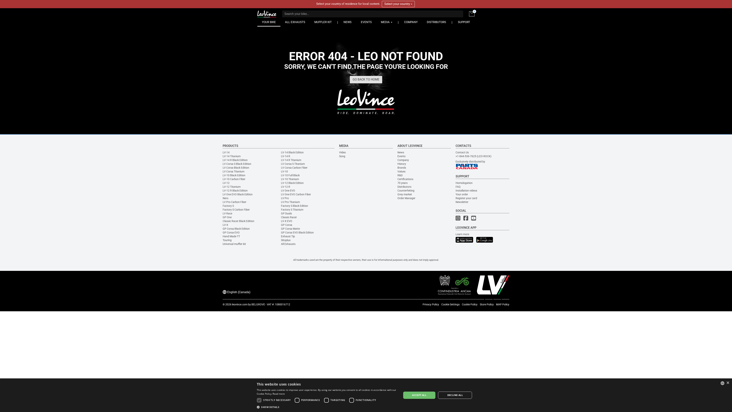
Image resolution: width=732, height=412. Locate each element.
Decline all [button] (455, 395)
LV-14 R (285, 156)
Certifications (405, 179)
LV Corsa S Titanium (293, 163)
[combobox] (722, 383)
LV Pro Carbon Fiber (234, 202)
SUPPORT (464, 22)
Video (342, 152)
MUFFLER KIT (323, 22)
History (401, 163)
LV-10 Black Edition (234, 175)
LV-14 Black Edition (292, 152)
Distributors (404, 186)
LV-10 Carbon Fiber (234, 179)
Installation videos (466, 190)
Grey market (404, 194)
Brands (401, 167)
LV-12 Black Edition (292, 182)
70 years (402, 182)
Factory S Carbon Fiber (236, 209)
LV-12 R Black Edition (235, 190)
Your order (462, 194)
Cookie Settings (450, 304)
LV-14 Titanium (232, 156)
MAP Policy (502, 304)
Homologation (464, 182)
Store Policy (487, 304)
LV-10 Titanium (290, 179)
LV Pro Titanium (290, 202)
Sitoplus (286, 240)
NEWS (348, 22)
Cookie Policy (470, 304)
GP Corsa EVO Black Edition (297, 232)
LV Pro (285, 198)
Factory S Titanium (292, 209)
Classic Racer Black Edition (238, 221)
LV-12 (226, 182)
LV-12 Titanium (232, 186)
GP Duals (286, 213)
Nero (225, 198)
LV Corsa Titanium (233, 171)
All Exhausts (288, 243)
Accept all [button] (419, 395)
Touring (227, 240)
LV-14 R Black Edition (235, 160)
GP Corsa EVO (231, 232)
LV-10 (284, 171)
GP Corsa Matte (290, 228)
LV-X (225, 224)
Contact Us (462, 152)
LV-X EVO (286, 221)
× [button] (727, 382)
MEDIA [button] (385, 22)
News (400, 152)
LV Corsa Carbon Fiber (294, 167)
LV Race (227, 213)
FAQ (458, 186)
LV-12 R (285, 186)
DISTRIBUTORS (436, 22)
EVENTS (366, 22)
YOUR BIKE (269, 22)
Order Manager (406, 198)
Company (403, 160)
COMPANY (411, 22)
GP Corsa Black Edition (236, 228)
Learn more (462, 234)
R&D (400, 175)
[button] (327, 407)
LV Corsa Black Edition (236, 167)
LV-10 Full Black (290, 175)
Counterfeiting (405, 190)
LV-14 (226, 152)
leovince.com (239, 304)
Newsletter (462, 202)
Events (401, 156)
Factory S (228, 205)
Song (342, 156)
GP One (227, 217)
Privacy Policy (431, 304)
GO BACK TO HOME (366, 79)
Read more (279, 393)
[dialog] (366, 395)
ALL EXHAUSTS (295, 22)
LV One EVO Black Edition (238, 194)
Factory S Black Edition (294, 205)
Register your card (466, 198)
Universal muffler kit (234, 243)
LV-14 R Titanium (291, 160)
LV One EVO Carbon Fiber (296, 194)
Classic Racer (289, 217)
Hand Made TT (231, 236)
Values (401, 171)
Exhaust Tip (288, 236)
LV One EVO (288, 190)
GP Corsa (286, 224)
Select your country (397, 4)
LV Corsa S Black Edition (237, 163)
